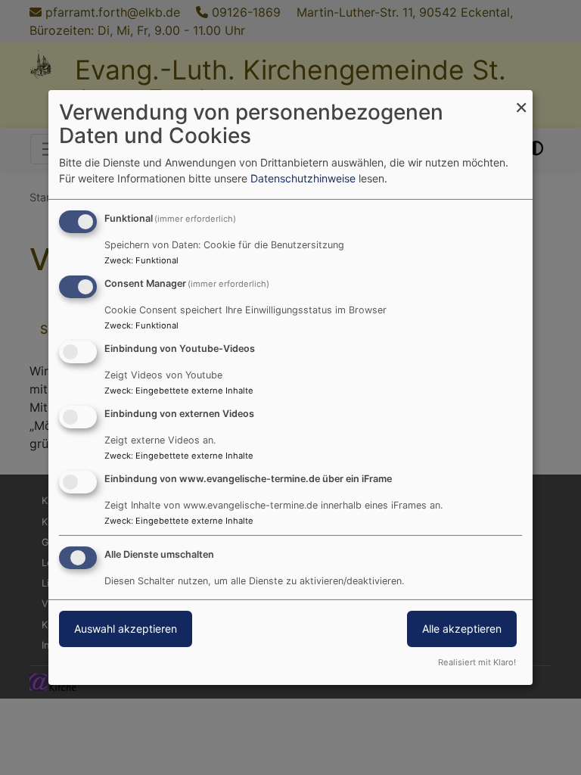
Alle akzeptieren (462, 628)
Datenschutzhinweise (303, 178)
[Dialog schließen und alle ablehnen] (521, 99)
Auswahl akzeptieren (125, 628)
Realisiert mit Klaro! (477, 662)
